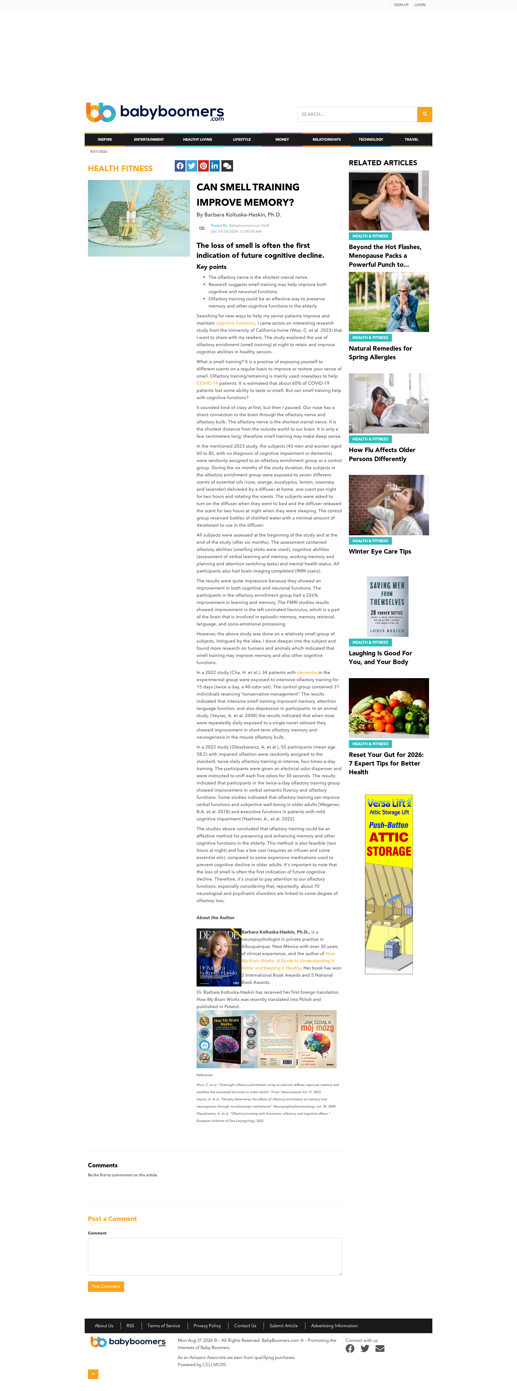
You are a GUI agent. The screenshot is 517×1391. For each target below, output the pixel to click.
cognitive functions (235, 323)
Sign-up (401, 4)
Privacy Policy (207, 1325)
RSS (130, 1325)
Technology (371, 139)
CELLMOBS (214, 1364)
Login (419, 4)
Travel (411, 139)
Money (282, 139)
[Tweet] (191, 166)
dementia (307, 672)
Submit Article (284, 1325)
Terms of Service (164, 1325)
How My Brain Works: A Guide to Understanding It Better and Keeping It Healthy (288, 961)
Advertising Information (334, 1325)
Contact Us (245, 1325)
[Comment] (227, 166)
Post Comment (106, 1286)
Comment (97, 1233)
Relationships (327, 139)
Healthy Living (197, 139)
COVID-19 (207, 383)
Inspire (105, 139)
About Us (104, 1325)
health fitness (120, 168)
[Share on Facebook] (180, 166)
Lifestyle (242, 139)
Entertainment (149, 139)
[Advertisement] (258, 52)
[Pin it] (203, 166)
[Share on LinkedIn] (215, 166)
